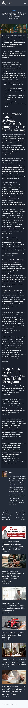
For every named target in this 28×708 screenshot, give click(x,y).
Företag (14, 10)
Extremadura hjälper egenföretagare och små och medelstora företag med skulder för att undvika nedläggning (13, 576)
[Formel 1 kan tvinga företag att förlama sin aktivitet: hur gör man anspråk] (14, 623)
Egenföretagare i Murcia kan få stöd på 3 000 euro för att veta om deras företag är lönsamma (14, 662)
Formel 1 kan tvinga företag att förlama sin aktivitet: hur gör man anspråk (14, 635)
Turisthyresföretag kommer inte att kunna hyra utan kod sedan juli (20, 514)
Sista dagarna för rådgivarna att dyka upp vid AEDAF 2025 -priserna (7, 514)
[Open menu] (25, 3)
